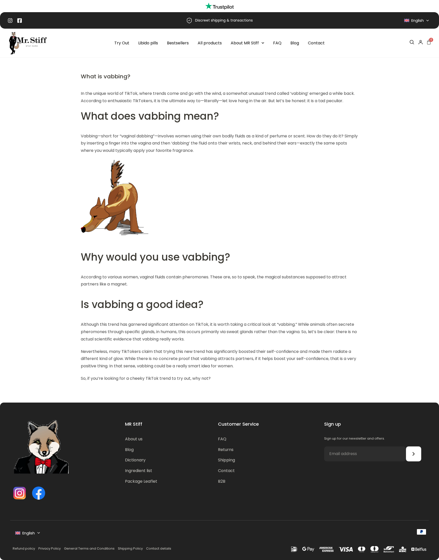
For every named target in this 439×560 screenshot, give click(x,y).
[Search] (412, 42)
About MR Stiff (245, 43)
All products (210, 43)
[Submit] (413, 453)
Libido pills (148, 43)
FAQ (277, 43)
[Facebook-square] (19, 20)
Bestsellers (178, 43)
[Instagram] (10, 20)
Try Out (121, 43)
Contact (316, 43)
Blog (294, 43)
